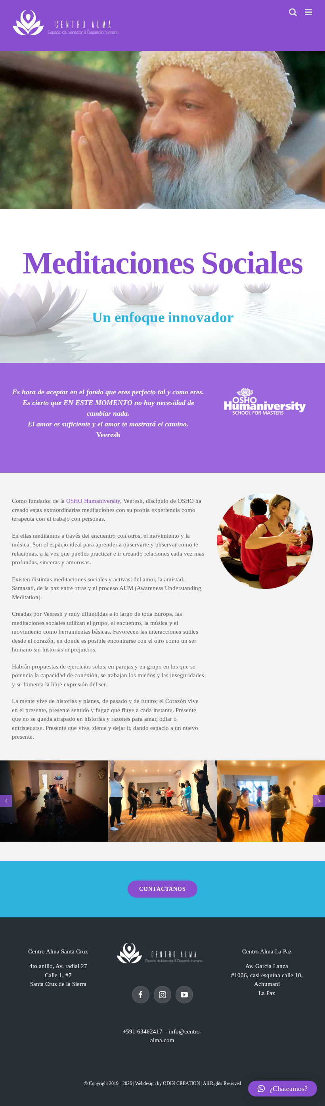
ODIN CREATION (181, 1083)
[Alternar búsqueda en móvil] (293, 12)
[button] (6, 801)
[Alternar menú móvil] (309, 12)
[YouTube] (184, 994)
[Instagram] (162, 994)
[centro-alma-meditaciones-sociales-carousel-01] (162, 801)
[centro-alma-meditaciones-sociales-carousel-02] (271, 801)
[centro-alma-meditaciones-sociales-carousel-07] (54, 801)
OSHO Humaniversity (93, 501)
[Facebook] (140, 994)
